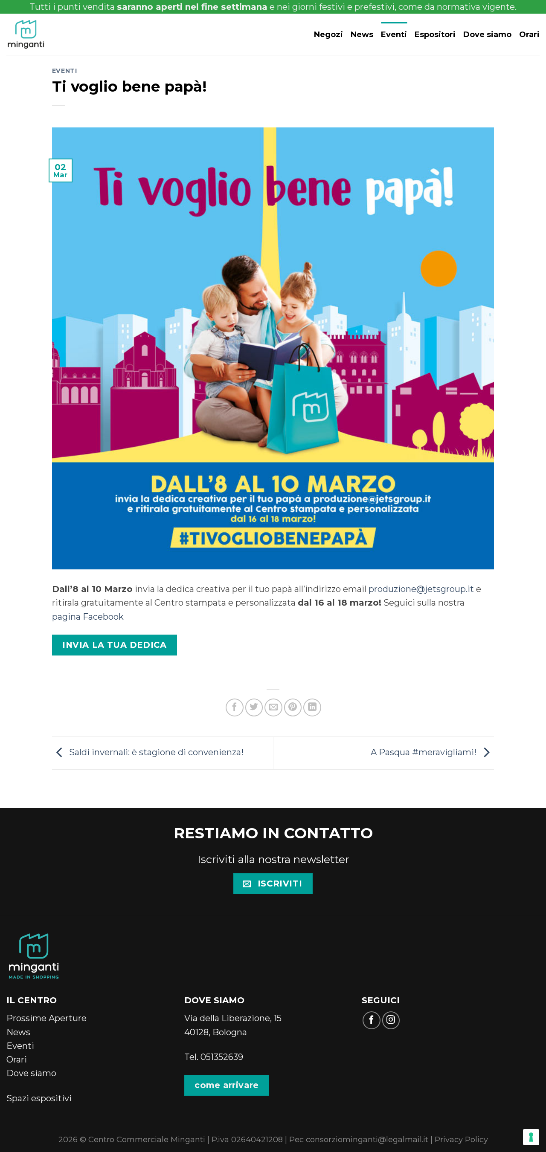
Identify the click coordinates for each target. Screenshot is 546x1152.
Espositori (435, 34)
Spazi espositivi (39, 1098)
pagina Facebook (88, 616)
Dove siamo (487, 34)
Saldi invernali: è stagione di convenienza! (155, 752)
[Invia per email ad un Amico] (273, 707)
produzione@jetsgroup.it (421, 588)
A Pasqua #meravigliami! (425, 752)
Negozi (328, 34)
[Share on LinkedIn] (312, 707)
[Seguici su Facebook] (371, 1020)
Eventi (394, 34)
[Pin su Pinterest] (293, 707)
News (362, 34)
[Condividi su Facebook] (235, 707)
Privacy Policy (461, 1139)
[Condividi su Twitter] (254, 707)
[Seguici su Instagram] (391, 1020)
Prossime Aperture (46, 1018)
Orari (529, 34)
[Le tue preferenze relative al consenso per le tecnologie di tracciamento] (531, 1137)
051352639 (221, 1056)
